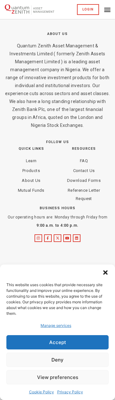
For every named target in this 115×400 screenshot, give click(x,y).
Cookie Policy (41, 392)
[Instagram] (38, 238)
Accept (57, 342)
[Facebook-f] (48, 238)
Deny (57, 360)
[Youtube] (67, 238)
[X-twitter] (57, 238)
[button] (105, 272)
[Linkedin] (76, 238)
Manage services (56, 325)
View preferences (57, 377)
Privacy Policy (70, 392)
